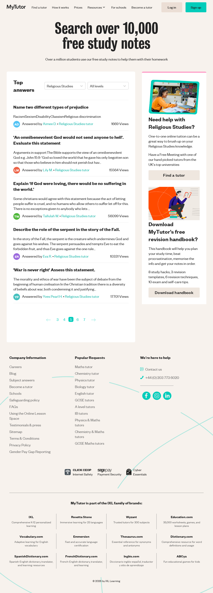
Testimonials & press (25, 425)
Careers (15, 366)
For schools (118, 7)
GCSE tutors (84, 400)
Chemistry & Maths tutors (89, 434)
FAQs (13, 406)
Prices (78, 7)
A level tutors (85, 406)
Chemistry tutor (87, 373)
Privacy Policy (20, 445)
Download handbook (174, 292)
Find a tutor (39, 7)
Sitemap (15, 431)
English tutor (84, 393)
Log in (172, 7)
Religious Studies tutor (76, 123)
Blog (12, 373)
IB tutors (81, 413)
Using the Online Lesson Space (27, 416)
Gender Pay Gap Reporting (30, 451)
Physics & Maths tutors (87, 422)
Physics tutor (85, 380)
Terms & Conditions (24, 438)
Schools (15, 393)
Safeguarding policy (24, 400)
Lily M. (48, 169)
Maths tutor (84, 366)
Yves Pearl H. (52, 296)
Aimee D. (49, 123)
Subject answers (22, 380)
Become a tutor (141, 7)
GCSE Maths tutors (89, 443)
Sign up (196, 7)
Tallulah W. (51, 215)
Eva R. (47, 256)
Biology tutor (84, 386)
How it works (60, 7)
